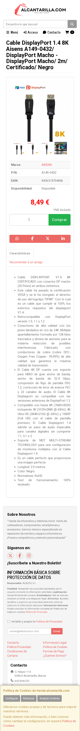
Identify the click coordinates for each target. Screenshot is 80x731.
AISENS (47, 165)
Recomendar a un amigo (26, 262)
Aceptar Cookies (49, 698)
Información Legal (54, 642)
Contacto (54, 32)
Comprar (59, 219)
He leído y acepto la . (37, 621)
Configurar (12, 698)
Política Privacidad (19, 647)
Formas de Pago (53, 651)
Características (20, 253)
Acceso (32, 32)
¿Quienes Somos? (54, 655)
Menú (14, 32)
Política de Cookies (55, 647)
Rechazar (28, 698)
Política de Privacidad (36, 612)
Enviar (56, 631)
